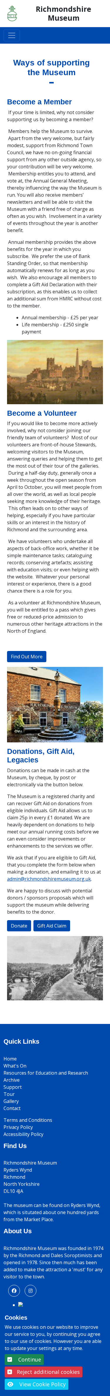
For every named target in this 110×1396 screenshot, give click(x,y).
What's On (15, 1066)
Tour (9, 1094)
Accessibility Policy (23, 1134)
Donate (19, 926)
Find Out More (27, 656)
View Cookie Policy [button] (42, 1384)
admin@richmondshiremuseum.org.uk (49, 879)
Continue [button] (29, 1359)
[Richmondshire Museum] (12, 13)
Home (10, 1058)
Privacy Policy (18, 1127)
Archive (12, 1080)
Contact (12, 1108)
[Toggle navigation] (12, 35)
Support (13, 1087)
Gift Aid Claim (51, 926)
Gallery (11, 1101)
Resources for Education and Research (46, 1073)
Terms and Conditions (28, 1120)
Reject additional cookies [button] (48, 1371)
